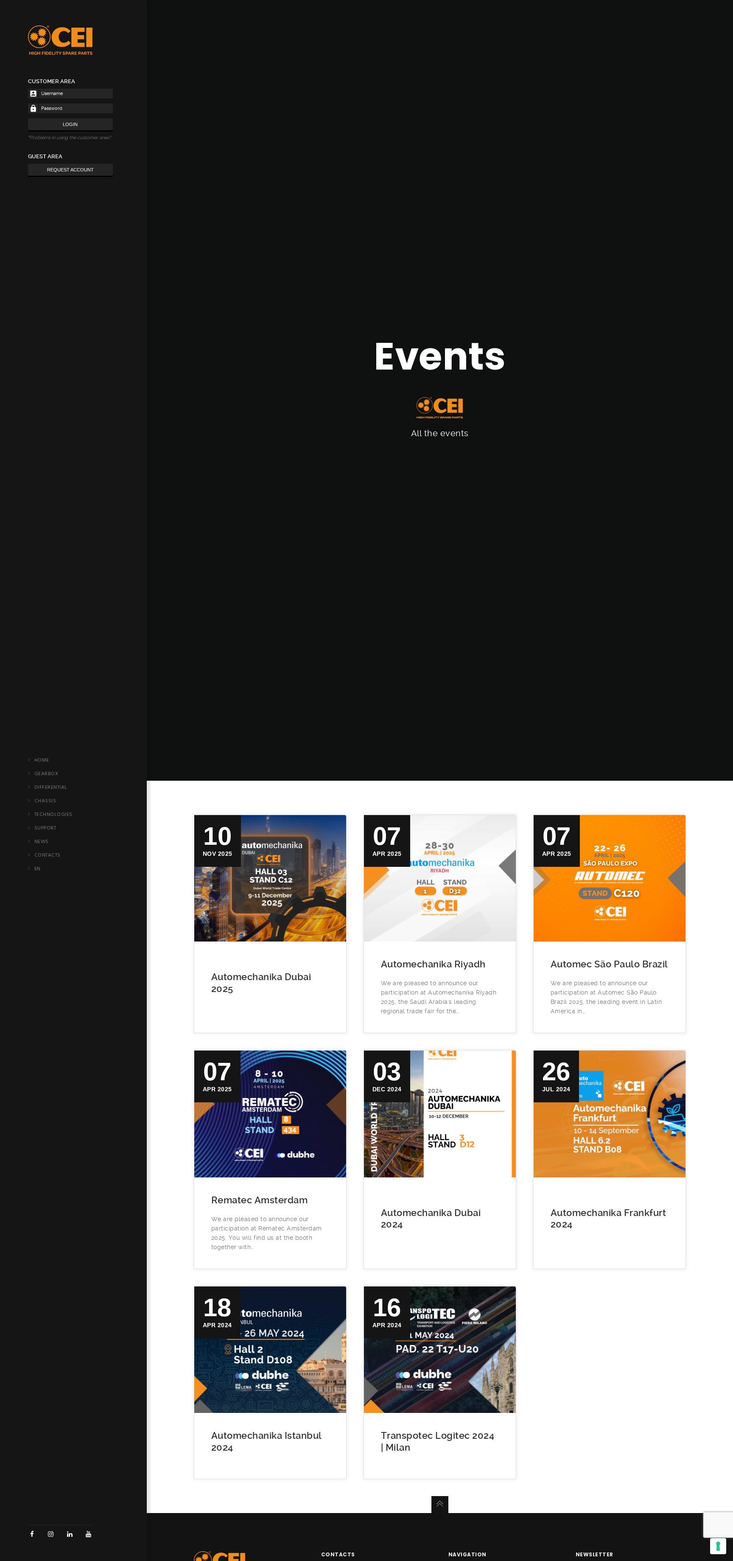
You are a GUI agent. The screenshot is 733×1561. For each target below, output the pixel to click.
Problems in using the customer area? (70, 137)
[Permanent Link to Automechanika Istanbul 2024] (270, 1349)
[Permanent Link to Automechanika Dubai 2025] (270, 878)
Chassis (45, 801)
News (41, 842)
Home (41, 760)
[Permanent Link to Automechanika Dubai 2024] (440, 1114)
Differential (50, 787)
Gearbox (46, 774)
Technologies (53, 814)
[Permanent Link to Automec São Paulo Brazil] (609, 878)
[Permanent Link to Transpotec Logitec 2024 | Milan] (440, 1349)
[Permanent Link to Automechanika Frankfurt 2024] (609, 1114)
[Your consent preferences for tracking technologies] (718, 1546)
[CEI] (60, 50)
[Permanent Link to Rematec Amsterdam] (270, 1114)
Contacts (47, 855)
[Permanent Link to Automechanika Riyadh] (440, 878)
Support (45, 828)
